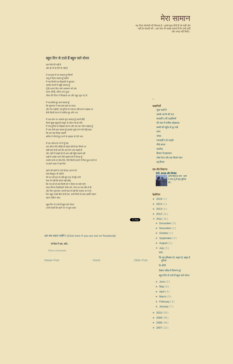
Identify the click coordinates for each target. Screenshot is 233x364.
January (164, 306)
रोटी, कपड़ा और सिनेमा (166, 173)
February (164, 301)
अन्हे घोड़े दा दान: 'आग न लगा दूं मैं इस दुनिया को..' (177, 179)
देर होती (162, 265)
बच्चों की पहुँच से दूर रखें (167, 127)
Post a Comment (57, 250)
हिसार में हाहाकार (164, 153)
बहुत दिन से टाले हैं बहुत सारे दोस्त (67, 58)
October (164, 233)
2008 (159, 322)
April (162, 291)
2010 (159, 312)
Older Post (140, 260)
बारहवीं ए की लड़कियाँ (166, 118)
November (165, 228)
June (162, 281)
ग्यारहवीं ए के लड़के (165, 140)
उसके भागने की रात (165, 114)
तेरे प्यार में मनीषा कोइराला (168, 122)
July (162, 248)
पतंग (158, 131)
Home (96, 260)
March (163, 296)
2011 (159, 218)
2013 (159, 208)
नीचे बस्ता (160, 144)
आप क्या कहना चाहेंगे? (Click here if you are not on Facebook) (80, 235)
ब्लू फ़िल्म (160, 161)
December (165, 223)
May (162, 286)
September (165, 238)
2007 (159, 327)
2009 (159, 317)
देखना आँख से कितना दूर (170, 270)
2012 (159, 213)
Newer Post (51, 260)
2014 (159, 203)
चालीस (159, 148)
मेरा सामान (175, 18)
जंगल (158, 135)
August (163, 243)
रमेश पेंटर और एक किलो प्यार (169, 157)
